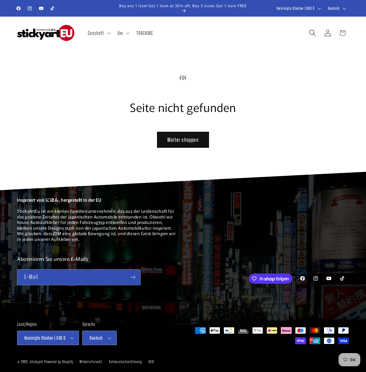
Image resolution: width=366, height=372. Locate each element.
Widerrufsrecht (91, 361)
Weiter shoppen (183, 140)
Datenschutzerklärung (125, 361)
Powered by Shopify (58, 361)
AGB (151, 361)
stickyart (36, 361)
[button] (99, 33)
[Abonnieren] (132, 277)
